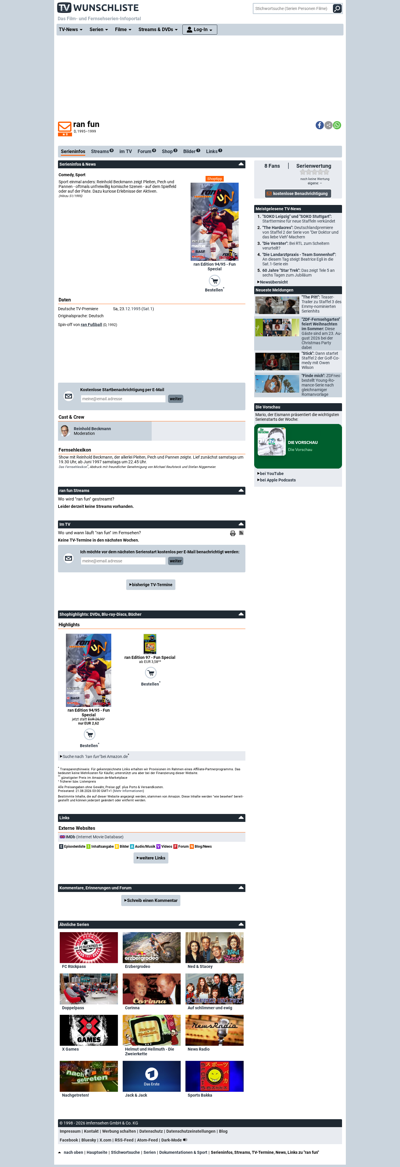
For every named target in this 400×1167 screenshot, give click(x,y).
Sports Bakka (200, 1095)
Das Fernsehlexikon (73, 467)
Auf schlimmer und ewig (210, 1007)
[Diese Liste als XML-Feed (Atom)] (242, 532)
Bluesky (88, 1140)
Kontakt (91, 1131)
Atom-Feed (147, 1140)
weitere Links (152, 858)
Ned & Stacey (200, 966)
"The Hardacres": (300, 232)
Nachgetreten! (75, 1095)
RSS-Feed (124, 1140)
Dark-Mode (172, 1140)
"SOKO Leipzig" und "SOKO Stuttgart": (298, 218)
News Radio (199, 1049)
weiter (176, 398)
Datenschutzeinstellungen (191, 1131)
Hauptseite (97, 1152)
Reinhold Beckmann (92, 428)
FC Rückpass (74, 966)
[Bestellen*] (215, 280)
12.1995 (133, 308)
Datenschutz (151, 1131)
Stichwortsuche (125, 1152)
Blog (223, 1131)
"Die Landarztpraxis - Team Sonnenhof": (299, 259)
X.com (105, 1140)
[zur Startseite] (98, 6)
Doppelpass (73, 1007)
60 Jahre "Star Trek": (298, 272)
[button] (320, 125)
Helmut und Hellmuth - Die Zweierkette (149, 1051)
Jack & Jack (136, 1095)
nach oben (73, 1152)
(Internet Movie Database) (95, 836)
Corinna (132, 1007)
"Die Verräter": (295, 245)
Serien (149, 1152)
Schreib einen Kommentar (152, 900)
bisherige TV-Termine (152, 584)
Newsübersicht (274, 282)
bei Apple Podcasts (278, 480)
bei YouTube (272, 473)
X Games (70, 1049)
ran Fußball (91, 324)
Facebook (69, 1140)
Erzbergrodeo (137, 966)
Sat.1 (148, 308)
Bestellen (214, 289)
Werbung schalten (119, 1131)
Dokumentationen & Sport (183, 1152)
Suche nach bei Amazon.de (95, 756)
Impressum (70, 1131)
